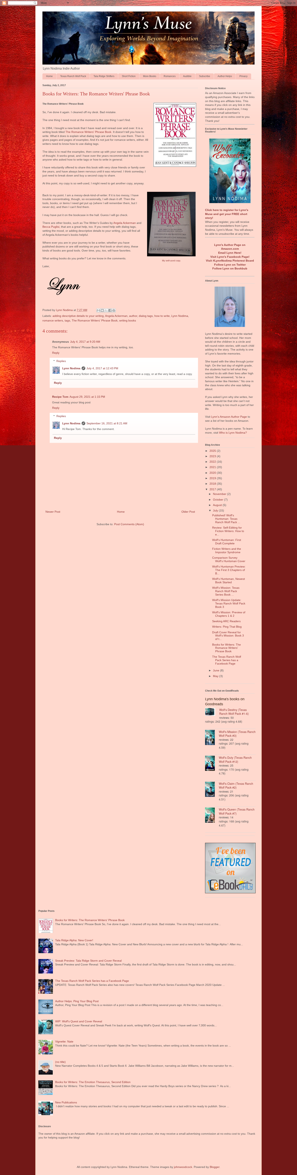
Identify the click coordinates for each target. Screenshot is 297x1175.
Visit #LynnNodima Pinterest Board (230, 260)
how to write (162, 315)
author (133, 315)
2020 (213, 472)
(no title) (60, 1061)
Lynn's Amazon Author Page (229, 416)
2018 (213, 483)
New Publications (66, 1102)
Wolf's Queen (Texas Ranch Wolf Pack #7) (237, 811)
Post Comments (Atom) (129, 524)
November (220, 494)
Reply (55, 352)
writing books (127, 320)
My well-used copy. (171, 260)
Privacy (243, 76)
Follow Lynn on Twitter (230, 264)
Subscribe (204, 76)
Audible (187, 76)
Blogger (214, 1167)
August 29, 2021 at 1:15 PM (87, 396)
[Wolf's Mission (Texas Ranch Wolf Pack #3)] (212, 738)
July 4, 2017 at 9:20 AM (85, 341)
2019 (213, 478)
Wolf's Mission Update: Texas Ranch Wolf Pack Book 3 (228, 603)
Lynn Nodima (179, 315)
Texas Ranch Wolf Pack (73, 76)
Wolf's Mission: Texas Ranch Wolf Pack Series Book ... (225, 591)
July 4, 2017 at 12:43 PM (102, 368)
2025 (213, 450)
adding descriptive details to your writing (78, 315)
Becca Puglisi (50, 226)
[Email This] (98, 310)
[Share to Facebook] (110, 310)
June (216, 670)
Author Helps (225, 76)
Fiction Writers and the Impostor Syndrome (226, 550)
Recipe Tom (60, 396)
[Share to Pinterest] (114, 310)
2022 (213, 461)
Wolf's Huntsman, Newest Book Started (228, 580)
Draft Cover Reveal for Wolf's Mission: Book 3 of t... (228, 636)
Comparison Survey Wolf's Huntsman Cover (228, 559)
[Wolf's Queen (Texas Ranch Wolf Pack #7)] (212, 816)
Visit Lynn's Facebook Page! (230, 256)
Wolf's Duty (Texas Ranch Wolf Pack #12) (235, 760)
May (216, 676)
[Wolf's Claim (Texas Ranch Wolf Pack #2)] (212, 790)
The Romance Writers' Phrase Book (88, 132)
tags (67, 320)
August (218, 505)
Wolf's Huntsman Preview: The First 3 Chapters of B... (228, 570)
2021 (213, 467)
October (218, 499)
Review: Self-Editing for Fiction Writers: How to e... (228, 531)
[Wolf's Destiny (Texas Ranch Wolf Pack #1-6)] (212, 712)
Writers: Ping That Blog (227, 626)
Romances (170, 76)
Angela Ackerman (124, 222)
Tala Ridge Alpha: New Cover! (74, 940)
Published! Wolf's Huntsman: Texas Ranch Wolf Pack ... (226, 519)
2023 (213, 456)
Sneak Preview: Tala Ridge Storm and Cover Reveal (88, 960)
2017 (213, 489)
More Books (149, 76)
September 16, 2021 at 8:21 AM (106, 423)
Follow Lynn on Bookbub (229, 268)
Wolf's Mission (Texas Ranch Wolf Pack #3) (237, 734)
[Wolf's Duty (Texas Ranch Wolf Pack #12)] (212, 764)
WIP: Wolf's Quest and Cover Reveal (78, 1021)
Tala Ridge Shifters (104, 76)
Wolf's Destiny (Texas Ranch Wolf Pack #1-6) (234, 712)
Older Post (188, 511)
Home (49, 76)
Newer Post (52, 511)
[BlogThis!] (102, 310)
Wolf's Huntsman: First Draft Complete (226, 541)
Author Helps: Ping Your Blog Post (77, 1001)
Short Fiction (129, 76)
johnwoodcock (183, 1167)
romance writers (52, 320)
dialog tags (146, 315)
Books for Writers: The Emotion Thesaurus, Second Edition (93, 1082)
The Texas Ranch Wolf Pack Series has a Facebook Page (226, 660)
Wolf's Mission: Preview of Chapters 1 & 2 (228, 614)
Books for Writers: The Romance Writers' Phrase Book (226, 648)
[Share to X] (106, 310)
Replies (61, 361)
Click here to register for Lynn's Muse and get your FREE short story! (226, 213)
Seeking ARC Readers (226, 621)
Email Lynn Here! (229, 252)
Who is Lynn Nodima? (233, 432)
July (216, 510)
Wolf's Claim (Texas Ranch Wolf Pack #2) (236, 786)
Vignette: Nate (64, 1041)
